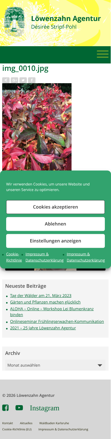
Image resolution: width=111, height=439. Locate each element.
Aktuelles (26, 423)
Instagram (45, 408)
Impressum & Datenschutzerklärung (63, 429)
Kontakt (7, 423)
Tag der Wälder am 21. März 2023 (41, 295)
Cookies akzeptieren (55, 207)
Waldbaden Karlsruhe (54, 423)
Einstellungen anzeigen (55, 241)
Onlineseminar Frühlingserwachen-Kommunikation (57, 321)
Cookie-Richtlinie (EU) (16, 429)
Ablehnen (55, 224)
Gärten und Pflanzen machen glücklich (45, 302)
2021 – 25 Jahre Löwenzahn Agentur (43, 328)
